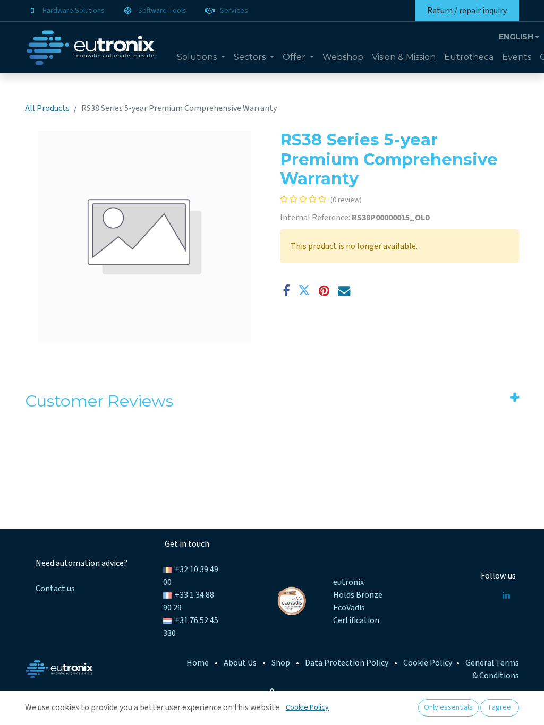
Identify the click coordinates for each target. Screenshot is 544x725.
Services (234, 10)
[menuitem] (201, 57)
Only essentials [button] (448, 707)
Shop (280, 663)
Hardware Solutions (73, 10)
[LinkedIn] (506, 595)
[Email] (344, 290)
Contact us (55, 588)
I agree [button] (500, 707)
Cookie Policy (427, 663)
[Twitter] (304, 290)
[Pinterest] (324, 290)
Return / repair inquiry (467, 10)
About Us (240, 663)
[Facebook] (286, 290)
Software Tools (162, 10)
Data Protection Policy (346, 663)
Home (197, 663)
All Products (47, 108)
